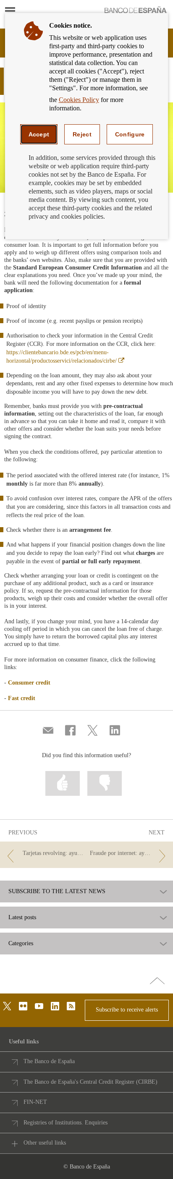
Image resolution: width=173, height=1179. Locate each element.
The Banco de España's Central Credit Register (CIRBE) (90, 1082)
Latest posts (22, 917)
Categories (20, 943)
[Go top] (157, 981)
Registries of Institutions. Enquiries (65, 1122)
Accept (39, 134)
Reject (82, 134)
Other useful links (45, 1143)
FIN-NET (35, 1102)
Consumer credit (29, 683)
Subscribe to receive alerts (127, 1009)
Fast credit (21, 698)
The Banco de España (49, 1061)
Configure (130, 134)
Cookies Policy (79, 99)
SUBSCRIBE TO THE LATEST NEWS (56, 891)
